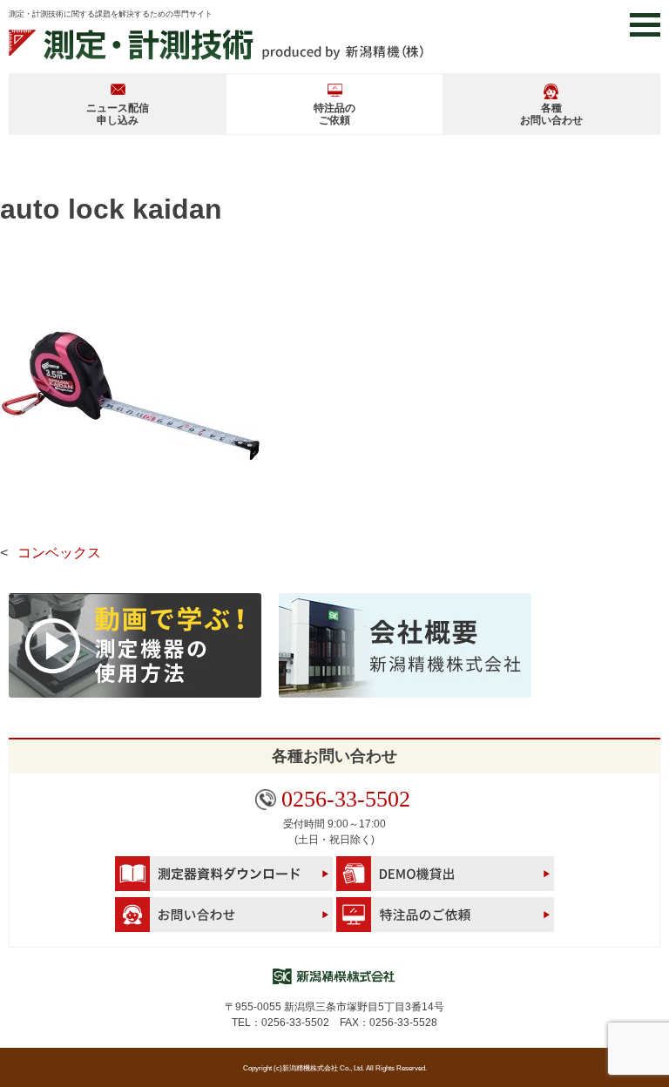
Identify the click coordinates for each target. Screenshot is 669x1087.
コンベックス (59, 552)
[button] (645, 25)
